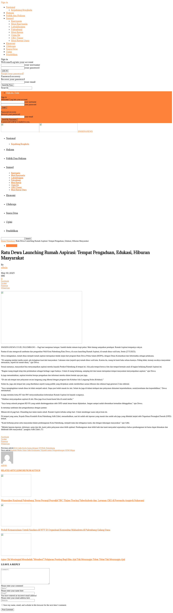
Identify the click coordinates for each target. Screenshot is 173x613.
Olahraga (11, 46)
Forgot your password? (12, 73)
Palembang (16, 29)
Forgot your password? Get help (14, 110)
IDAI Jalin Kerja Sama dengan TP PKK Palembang (34, 448)
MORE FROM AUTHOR (30, 470)
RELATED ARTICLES (10, 470)
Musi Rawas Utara (20, 40)
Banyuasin (16, 21)
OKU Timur (17, 37)
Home (3, 241)
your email (29, 82)
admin (4, 267)
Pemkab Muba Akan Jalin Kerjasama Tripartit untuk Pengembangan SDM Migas (42, 450)
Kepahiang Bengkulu (21, 10)
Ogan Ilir (15, 35)
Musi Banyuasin (19, 24)
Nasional (10, 7)
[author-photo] (7, 463)
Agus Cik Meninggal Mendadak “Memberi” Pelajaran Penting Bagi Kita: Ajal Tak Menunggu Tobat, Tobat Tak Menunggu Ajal (63, 559)
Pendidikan (11, 54)
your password (31, 67)
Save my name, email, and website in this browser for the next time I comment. (35, 605)
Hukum (10, 12)
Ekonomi (10, 43)
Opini (9, 51)
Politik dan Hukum (15, 15)
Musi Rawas (17, 32)
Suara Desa (11, 49)
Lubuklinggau (18, 26)
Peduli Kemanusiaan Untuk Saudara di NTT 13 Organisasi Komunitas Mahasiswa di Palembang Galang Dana (55, 530)
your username (32, 64)
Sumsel (10, 18)
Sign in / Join (12, 92)
